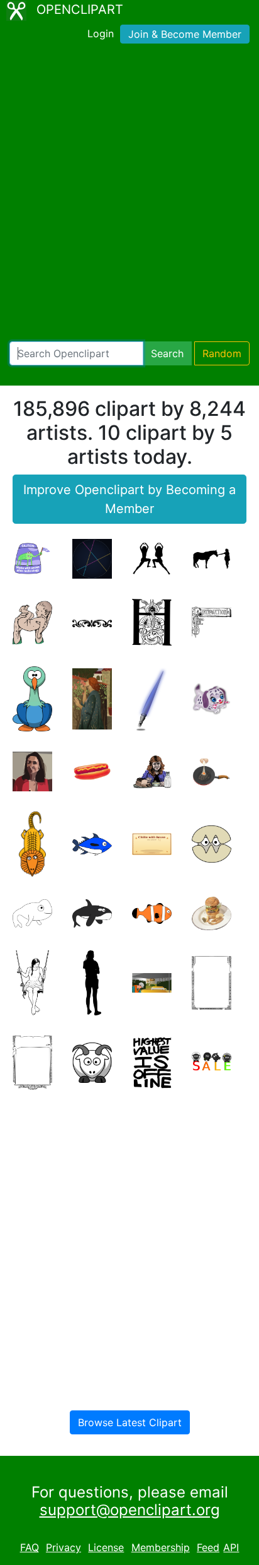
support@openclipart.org (130, 1510)
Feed (208, 1547)
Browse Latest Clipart (130, 1422)
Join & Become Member (184, 34)
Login (100, 33)
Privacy (63, 1547)
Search (167, 353)
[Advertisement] (129, 195)
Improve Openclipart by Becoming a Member (129, 499)
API (231, 1547)
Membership (160, 1547)
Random (221, 353)
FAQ (29, 1547)
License (106, 1547)
